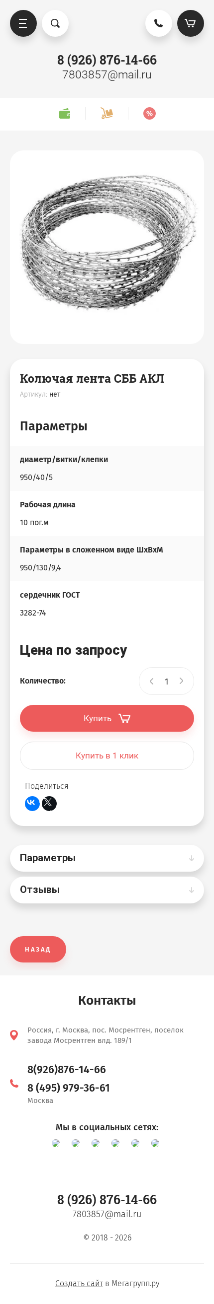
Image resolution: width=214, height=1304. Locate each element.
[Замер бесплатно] (64, 113)
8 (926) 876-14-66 (107, 60)
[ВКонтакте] (32, 803)
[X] (49, 803)
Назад (38, 949)
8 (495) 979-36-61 (68, 1088)
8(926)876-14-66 (66, 1069)
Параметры (48, 858)
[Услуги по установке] (106, 113)
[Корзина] (190, 23)
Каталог (23, 23)
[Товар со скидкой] (149, 113)
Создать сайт (79, 1283)
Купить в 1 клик (107, 755)
